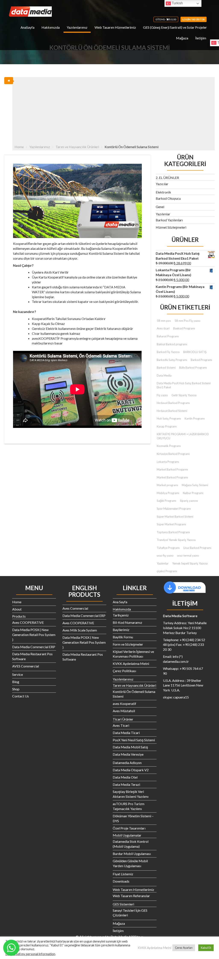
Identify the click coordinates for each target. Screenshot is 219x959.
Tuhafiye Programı (168, 547)
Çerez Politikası (124, 671)
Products (19, 616)
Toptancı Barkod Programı (173, 532)
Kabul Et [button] (206, 947)
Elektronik (163, 192)
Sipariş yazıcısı (189, 500)
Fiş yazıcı (162, 395)
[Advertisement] (114, 109)
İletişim (200, 38)
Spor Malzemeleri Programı (174, 508)
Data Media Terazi (126, 784)
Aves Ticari (121, 725)
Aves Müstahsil (124, 711)
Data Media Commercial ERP (33, 647)
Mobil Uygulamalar (127, 835)
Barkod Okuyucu (168, 198)
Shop (15, 689)
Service (17, 674)
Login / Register (193, 19)
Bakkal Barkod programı (172, 344)
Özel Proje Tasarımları (129, 828)
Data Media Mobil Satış (130, 747)
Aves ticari (163, 328)
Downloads (121, 881)
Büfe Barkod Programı (193, 367)
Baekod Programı (184, 328)
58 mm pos (164, 320)
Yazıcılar (162, 184)
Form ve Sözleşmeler (128, 644)
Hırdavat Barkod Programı (173, 403)
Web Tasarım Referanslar (131, 896)
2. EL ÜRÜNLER (167, 178)
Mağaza (182, 38)
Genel (160, 207)
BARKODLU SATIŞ (195, 352)
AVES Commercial (25, 666)
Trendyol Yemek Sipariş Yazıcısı (176, 540)
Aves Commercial (75, 608)
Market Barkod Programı (172, 477)
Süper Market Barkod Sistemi (175, 516)
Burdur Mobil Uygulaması (132, 854)
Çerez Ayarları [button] (183, 947)
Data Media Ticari (126, 733)
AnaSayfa (27, 27)
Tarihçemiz (121, 615)
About (17, 609)
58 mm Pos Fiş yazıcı (187, 320)
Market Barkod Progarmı (172, 469)
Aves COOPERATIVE (28, 622)
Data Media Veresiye (128, 754)
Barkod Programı (201, 360)
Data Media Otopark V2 (131, 770)
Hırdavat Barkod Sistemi (172, 410)
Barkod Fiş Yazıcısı (168, 352)
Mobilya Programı (168, 493)
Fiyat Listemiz (123, 874)
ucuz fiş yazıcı (165, 555)
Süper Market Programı (171, 524)
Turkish (177, 3)
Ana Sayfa (120, 602)
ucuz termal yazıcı (188, 555)
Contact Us (20, 696)
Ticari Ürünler (123, 719)
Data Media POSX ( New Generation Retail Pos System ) (33, 635)
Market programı (167, 485)
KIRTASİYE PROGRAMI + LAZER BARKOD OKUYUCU (183, 436)
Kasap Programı (167, 426)
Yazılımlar (163, 214)
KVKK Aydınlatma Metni (131, 663)
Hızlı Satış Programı (169, 418)
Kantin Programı (195, 418)
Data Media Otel (125, 777)
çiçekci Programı (167, 571)
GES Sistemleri (123, 904)
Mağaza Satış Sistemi (195, 485)
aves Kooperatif (124, 703)
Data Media (164, 375)
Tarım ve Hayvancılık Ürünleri (134, 685)
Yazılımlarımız (77, 27)
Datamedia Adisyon (127, 763)
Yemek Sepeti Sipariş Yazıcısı (190, 563)
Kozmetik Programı (169, 446)
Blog (15, 682)
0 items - (165, 19)
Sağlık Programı (166, 500)
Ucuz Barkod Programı (197, 547)
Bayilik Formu (123, 637)
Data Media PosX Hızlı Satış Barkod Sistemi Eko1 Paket (184, 385)
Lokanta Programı (168, 461)
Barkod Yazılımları (169, 220)
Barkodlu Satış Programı (172, 360)
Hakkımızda (50, 27)
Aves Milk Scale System (79, 630)
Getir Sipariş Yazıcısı (184, 395)
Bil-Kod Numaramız (127, 622)
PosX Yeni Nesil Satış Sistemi (134, 740)
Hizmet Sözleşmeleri (171, 227)
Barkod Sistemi (166, 367)
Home (16, 602)
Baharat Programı (168, 336)
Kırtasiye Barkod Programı (173, 454)
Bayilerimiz (121, 630)
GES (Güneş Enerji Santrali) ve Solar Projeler (175, 27)
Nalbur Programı (193, 493)
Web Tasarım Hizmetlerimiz (115, 27)
